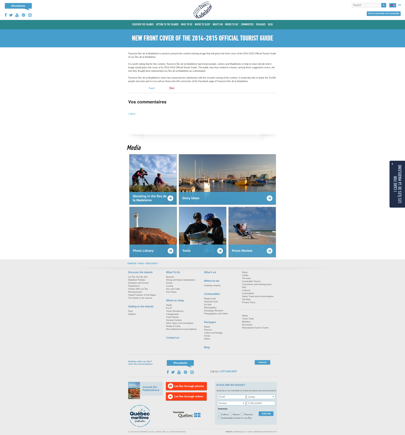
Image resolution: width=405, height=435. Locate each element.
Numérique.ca (239, 432)
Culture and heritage (213, 333)
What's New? (151, 263)
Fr (399, 5)
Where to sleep (175, 300)
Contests (246, 290)
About (244, 272)
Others (207, 339)
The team (246, 278)
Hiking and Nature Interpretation (180, 280)
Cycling (169, 286)
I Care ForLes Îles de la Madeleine (398, 184)
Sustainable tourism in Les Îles (236, 418)
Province (222, 403)
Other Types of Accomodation (179, 323)
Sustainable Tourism (251, 281)
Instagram (30, 15)
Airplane (132, 314)
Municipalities (210, 307)
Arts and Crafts (173, 289)
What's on (210, 272)
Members (246, 322)
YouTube (17, 15)
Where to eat (211, 280)
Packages (210, 322)
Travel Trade (248, 319)
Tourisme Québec (186, 414)
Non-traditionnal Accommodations (181, 329)
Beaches (170, 277)
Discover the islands (140, 272)
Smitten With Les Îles (138, 289)
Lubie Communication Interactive (262, 432)
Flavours (208, 330)
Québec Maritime (143, 416)
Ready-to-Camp (173, 326)
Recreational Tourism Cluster (255, 328)
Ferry (130, 311)
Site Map (246, 299)
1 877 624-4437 (228, 371)
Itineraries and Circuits (138, 283)
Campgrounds (172, 314)
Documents (247, 325)
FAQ (244, 287)
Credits (245, 275)
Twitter (11, 15)
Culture (224, 414)
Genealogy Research (213, 310)
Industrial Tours (211, 301)
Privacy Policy (248, 302)
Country (251, 397)
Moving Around (135, 292)
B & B (169, 308)
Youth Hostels (172, 317)
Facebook (6, 15)
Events (169, 283)
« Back (131, 113)
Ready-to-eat (210, 298)
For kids (208, 304)
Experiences (134, 286)
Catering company (212, 285)
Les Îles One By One (137, 277)
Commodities (212, 294)
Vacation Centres (174, 320)
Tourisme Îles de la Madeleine (202, 10)
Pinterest (23, 15)
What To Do (173, 272)
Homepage (132, 263)
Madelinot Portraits (136, 280)
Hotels (169, 305)
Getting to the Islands (141, 306)
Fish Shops (171, 292)
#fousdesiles (18, 5)
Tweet (151, 88)
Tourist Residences (175, 311)
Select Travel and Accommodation (258, 296)
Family (207, 336)
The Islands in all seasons (140, 298)
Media (141, 263)
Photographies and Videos (216, 313)
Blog (207, 347)
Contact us (172, 337)
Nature (207, 327)
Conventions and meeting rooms (257, 284)
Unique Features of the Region (142, 295)
